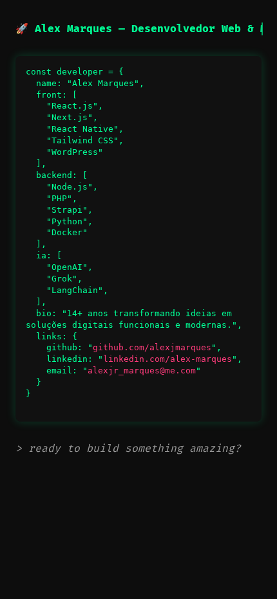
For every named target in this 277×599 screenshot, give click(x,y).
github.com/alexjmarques (152, 347)
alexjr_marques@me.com (142, 370)
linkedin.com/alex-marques (167, 359)
